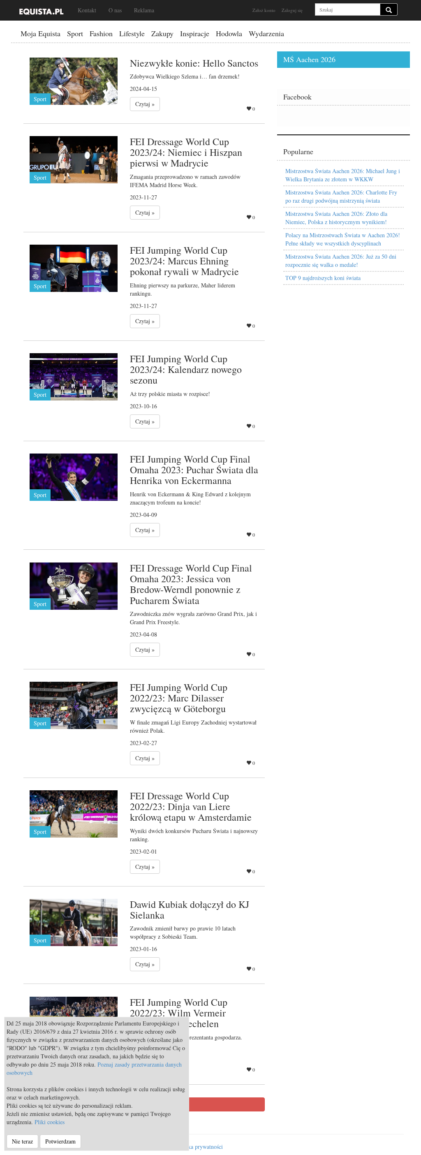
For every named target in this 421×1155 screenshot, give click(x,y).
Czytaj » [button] (145, 104)
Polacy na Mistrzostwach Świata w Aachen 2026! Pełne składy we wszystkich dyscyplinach (342, 239)
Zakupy (162, 33)
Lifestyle (132, 33)
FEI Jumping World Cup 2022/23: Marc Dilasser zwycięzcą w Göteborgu (178, 698)
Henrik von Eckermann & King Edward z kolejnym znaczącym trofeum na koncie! (190, 498)
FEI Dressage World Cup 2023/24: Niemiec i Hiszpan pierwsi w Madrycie (186, 152)
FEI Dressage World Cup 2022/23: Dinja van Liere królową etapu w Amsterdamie (191, 806)
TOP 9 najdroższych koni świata (323, 278)
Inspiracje (194, 33)
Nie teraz (22, 1141)
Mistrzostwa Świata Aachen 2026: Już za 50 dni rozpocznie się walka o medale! (340, 260)
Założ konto (263, 10)
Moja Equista (40, 33)
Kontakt (87, 10)
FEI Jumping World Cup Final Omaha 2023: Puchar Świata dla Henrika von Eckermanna (194, 469)
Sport (75, 33)
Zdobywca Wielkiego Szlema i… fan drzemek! (185, 76)
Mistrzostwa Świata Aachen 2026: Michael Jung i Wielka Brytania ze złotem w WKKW (342, 175)
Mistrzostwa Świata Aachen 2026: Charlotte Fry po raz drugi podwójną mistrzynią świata (341, 196)
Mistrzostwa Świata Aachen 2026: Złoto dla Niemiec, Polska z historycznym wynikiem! (336, 218)
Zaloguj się (292, 10)
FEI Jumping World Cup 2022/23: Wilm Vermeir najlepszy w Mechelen (178, 1012)
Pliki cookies (50, 1122)
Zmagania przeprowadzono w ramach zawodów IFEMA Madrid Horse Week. (185, 181)
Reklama (144, 10)
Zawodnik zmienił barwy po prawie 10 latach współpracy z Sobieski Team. (183, 932)
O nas (115, 10)
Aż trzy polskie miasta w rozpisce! (170, 394)
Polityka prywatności (198, 1146)
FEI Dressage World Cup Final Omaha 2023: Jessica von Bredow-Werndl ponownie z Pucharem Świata (191, 584)
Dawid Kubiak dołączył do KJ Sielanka (189, 909)
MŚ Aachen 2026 (309, 59)
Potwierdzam (60, 1141)
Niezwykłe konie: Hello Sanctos (194, 62)
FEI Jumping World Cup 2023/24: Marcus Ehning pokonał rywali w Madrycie (184, 260)
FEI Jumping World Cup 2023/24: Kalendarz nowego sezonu (186, 369)
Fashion (101, 33)
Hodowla (229, 33)
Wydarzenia (266, 33)
